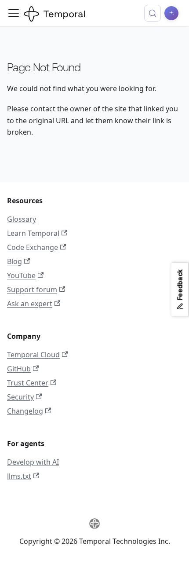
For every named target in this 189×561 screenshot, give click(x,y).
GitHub (19, 369)
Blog (14, 261)
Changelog (25, 411)
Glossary (21, 219)
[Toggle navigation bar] (13, 13)
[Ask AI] (171, 13)
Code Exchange (32, 247)
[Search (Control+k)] (152, 13)
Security (20, 397)
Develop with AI (33, 462)
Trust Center (27, 383)
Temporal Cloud (33, 354)
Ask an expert (29, 303)
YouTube (21, 275)
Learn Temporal (33, 233)
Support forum (32, 289)
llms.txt (19, 476)
